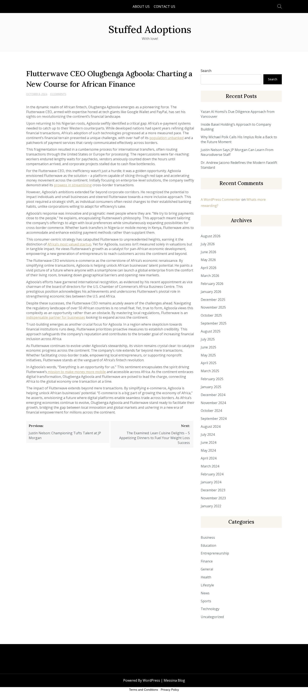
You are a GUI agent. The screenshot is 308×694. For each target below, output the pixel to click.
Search (206, 70)
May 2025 (208, 355)
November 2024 (213, 402)
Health (206, 577)
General (207, 569)
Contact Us (164, 6)
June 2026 (208, 252)
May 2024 (208, 450)
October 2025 (211, 315)
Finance (207, 561)
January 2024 (211, 482)
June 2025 (208, 347)
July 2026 (208, 244)
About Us (141, 6)
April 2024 (208, 458)
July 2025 (208, 339)
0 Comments (58, 94)
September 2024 (213, 418)
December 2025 (213, 299)
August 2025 (210, 331)
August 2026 (210, 236)
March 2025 (210, 371)
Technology (210, 609)
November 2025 (213, 307)
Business (208, 537)
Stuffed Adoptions (149, 29)
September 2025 (213, 323)
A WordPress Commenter (221, 199)
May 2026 (208, 259)
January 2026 (211, 291)
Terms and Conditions (143, 689)
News (205, 593)
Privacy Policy (170, 689)
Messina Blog (174, 680)
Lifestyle (207, 585)
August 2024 (210, 426)
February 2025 (212, 379)
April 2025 (208, 363)
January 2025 (211, 387)
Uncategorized (212, 616)
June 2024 (208, 442)
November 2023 (213, 498)
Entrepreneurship (215, 553)
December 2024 (213, 395)
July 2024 (208, 434)
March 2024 (210, 466)
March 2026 (210, 275)
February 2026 (212, 283)
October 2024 (211, 410)
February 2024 (212, 474)
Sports (206, 601)
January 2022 (211, 506)
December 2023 (213, 490)
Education (208, 545)
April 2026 (208, 267)
